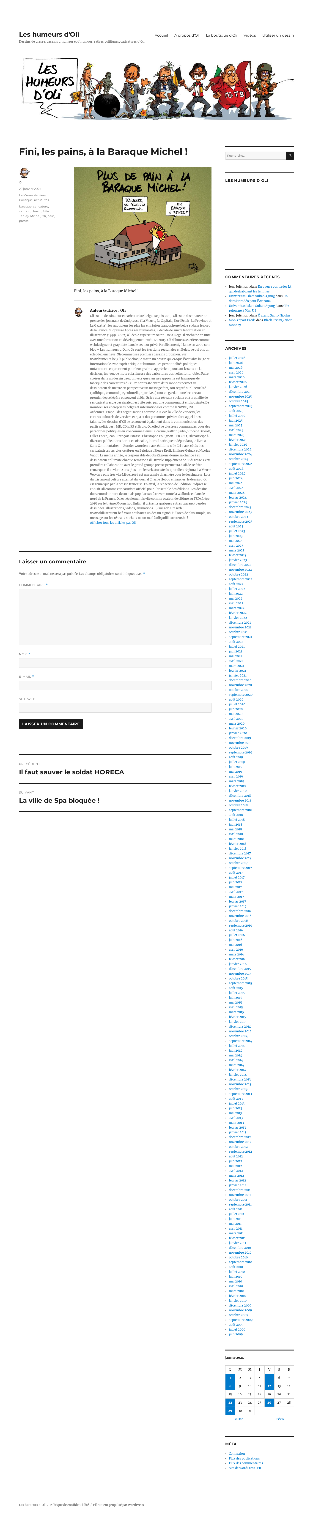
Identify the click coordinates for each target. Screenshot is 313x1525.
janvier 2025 (238, 445)
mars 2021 (236, 666)
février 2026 (238, 382)
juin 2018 (235, 825)
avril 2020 (236, 719)
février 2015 (237, 1017)
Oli (21, 182)
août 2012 (236, 1156)
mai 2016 (235, 945)
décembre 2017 (240, 853)
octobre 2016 (238, 921)
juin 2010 (235, 1277)
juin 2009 (236, 1334)
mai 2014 (235, 1055)
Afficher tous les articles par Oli (113, 523)
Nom (24, 654)
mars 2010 (236, 1291)
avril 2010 (236, 1286)
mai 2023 (235, 541)
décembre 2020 (240, 680)
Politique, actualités (34, 200)
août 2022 (236, 584)
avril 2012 (236, 1171)
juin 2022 (236, 594)
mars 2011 (236, 1233)
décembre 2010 (240, 1248)
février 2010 (237, 1296)
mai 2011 (235, 1224)
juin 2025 (236, 421)
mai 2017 (235, 887)
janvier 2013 (237, 1132)
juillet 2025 (237, 416)
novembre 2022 (240, 570)
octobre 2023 (238, 517)
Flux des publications (244, 1458)
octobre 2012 (238, 1147)
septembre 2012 (240, 1152)
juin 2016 (235, 940)
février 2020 (238, 728)
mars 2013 (236, 1123)
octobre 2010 (238, 1257)
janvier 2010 (238, 1301)
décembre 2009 (240, 1305)
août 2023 (236, 526)
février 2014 (237, 1070)
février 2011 (237, 1238)
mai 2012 (235, 1166)
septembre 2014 (240, 1041)
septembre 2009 (241, 1320)
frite (46, 211)
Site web (27, 699)
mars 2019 (236, 781)
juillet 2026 (237, 358)
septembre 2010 (240, 1262)
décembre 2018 (240, 796)
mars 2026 (237, 377)
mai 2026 (236, 368)
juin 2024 (236, 478)
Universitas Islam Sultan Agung (252, 296)
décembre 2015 (240, 969)
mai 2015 (235, 1002)
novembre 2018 (240, 800)
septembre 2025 (241, 406)
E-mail (26, 677)
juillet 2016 (237, 935)
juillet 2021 (237, 647)
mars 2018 (236, 839)
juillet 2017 (237, 877)
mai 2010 (235, 1281)
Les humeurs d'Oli (49, 34)
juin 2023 (235, 536)
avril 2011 (235, 1228)
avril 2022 (236, 603)
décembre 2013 (240, 1079)
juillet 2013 (236, 1103)
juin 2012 (235, 1161)
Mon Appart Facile (242, 320)
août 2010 (236, 1267)
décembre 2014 (240, 1026)
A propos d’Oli (187, 35)
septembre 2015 (240, 983)
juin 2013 (235, 1108)
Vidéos (250, 35)
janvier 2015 (238, 1022)
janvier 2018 (238, 849)
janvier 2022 (238, 618)
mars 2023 (236, 550)
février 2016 (237, 959)
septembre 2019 (240, 752)
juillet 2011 (236, 1214)
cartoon (24, 211)
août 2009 (236, 1325)
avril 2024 (236, 488)
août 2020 (236, 699)
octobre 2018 (238, 805)
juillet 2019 (237, 762)
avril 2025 (236, 430)
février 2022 (238, 613)
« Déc (239, 1419)
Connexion (237, 1454)
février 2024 (238, 497)
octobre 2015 (238, 978)
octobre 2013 (238, 1089)
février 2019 (237, 786)
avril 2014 (236, 1060)
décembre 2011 (239, 1190)
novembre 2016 (240, 916)
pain (50, 216)
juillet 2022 (237, 589)
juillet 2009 (237, 1329)
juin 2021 (235, 651)
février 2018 (237, 844)
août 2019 (236, 757)
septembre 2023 (240, 522)
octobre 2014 (238, 1036)
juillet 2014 (237, 1046)
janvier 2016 (238, 964)
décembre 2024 (240, 449)
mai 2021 (235, 656)
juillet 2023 (237, 531)
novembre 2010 (240, 1253)
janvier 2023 (238, 560)
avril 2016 (236, 950)
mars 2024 (236, 493)
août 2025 (236, 411)
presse (24, 221)
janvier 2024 (238, 502)
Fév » (280, 1419)
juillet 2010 (237, 1272)
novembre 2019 (240, 743)
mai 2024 (235, 483)
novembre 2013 (240, 1084)
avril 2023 (236, 546)
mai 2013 (235, 1113)
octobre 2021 (238, 632)
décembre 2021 (240, 623)
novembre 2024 (240, 454)
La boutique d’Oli (221, 35)
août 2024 (236, 469)
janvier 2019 (238, 791)
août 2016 (236, 930)
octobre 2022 (238, 574)
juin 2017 (235, 882)
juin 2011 (235, 1219)
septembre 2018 (240, 810)
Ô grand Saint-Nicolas (274, 315)
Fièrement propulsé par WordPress (118, 1505)
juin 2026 (236, 363)
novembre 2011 (240, 1195)
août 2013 (236, 1099)
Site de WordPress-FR (245, 1468)
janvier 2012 (238, 1185)
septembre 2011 (240, 1204)
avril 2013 (236, 1118)
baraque (25, 206)
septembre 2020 (241, 695)
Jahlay (24, 216)
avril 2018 (236, 834)
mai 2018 (235, 829)
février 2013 (237, 1127)
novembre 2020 (240, 685)
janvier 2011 (237, 1243)
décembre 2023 (240, 507)
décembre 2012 (240, 1137)
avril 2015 (236, 1007)
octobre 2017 (238, 863)
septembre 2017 (240, 868)
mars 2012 (236, 1176)
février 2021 (237, 671)
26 (269, 1403)
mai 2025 (235, 425)
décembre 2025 (240, 392)
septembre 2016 (240, 926)
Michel (35, 216)
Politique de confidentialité (69, 1505)
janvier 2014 (238, 1075)
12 (269, 1386)
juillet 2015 (237, 993)
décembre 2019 (240, 738)
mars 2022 (236, 608)
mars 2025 (236, 435)
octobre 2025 (238, 401)
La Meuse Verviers (32, 195)
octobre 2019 (238, 748)
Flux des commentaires (246, 1463)
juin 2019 (235, 767)
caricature (40, 206)
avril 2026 (236, 372)
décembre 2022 (240, 565)
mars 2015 (236, 1012)
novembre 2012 (240, 1142)
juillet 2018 (237, 820)
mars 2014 (236, 1065)
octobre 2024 (238, 459)
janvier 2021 (238, 675)
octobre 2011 (238, 1200)
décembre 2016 (240, 911)
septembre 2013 (240, 1094)
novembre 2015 (240, 974)
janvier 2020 (238, 733)
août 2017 (236, 873)
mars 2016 (236, 954)
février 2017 (237, 901)
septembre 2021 (240, 637)
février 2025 (238, 440)
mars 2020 (236, 724)
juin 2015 (235, 998)
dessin (36, 211)
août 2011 (235, 1209)
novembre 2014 (240, 1031)
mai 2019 (235, 772)
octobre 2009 (238, 1315)
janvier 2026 (238, 387)
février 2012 (237, 1180)
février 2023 (237, 555)
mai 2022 (235, 598)
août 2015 (236, 988)
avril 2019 (236, 776)
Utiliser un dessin (278, 35)
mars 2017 (236, 897)
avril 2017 (236, 892)
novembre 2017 (240, 858)
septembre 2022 (241, 579)
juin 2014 (235, 1051)
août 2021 (236, 642)
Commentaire (33, 585)
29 (230, 1411)
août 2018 (236, 815)
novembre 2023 (240, 512)
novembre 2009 (240, 1310)
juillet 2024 (237, 473)
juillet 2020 (237, 704)
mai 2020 (235, 714)
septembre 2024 (241, 464)
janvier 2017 (238, 906)
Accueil (161, 35)
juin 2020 (236, 709)
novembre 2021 (240, 627)
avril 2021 (236, 661)
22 (230, 1403)
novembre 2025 (240, 396)
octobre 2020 (238, 690)
